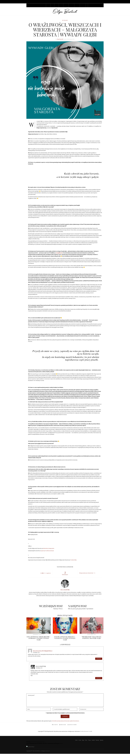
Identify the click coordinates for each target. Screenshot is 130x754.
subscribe (83, 5)
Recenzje (71, 5)
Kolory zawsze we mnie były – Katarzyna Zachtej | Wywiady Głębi (65, 638)
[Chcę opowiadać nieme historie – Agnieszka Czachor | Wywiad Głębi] (38, 625)
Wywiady (77, 5)
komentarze (65, 572)
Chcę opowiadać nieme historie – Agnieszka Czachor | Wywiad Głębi (39, 638)
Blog (52, 5)
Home (44, 5)
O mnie (48, 5)
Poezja (61, 5)
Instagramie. (51, 548)
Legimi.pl (43, 550)
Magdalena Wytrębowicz (42, 651)
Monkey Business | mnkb (86, 731)
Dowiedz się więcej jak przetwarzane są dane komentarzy (65, 721)
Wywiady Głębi (90, 573)
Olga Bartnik (60, 39)
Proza (56, 5)
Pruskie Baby (73, 560)
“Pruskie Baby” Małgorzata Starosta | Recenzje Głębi (91, 637)
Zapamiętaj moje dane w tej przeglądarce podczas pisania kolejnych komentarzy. (65, 713)
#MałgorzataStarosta (83, 573)
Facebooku (45, 548)
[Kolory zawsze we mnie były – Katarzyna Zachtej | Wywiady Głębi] (65, 625)
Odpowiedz (98, 658)
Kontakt (66, 5)
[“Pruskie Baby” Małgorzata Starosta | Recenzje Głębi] (91, 625)
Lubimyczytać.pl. (50, 550)
